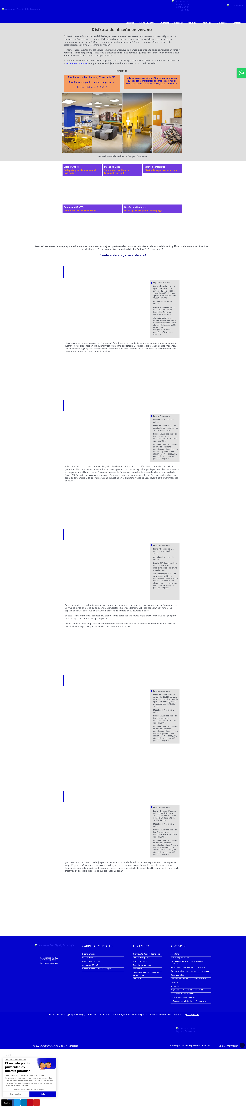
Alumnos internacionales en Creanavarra (188, 978)
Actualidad (193, 22)
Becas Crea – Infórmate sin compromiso (188, 967)
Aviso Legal (175, 1045)
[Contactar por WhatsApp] (241, 73)
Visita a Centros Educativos (182, 993)
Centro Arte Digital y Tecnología (146, 954)
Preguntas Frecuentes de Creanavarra (187, 990)
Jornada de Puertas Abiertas (183, 997)
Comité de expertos (141, 957)
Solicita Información (228, 1045)
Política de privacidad (191, 1045)
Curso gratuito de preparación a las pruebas (190, 971)
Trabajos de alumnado (142, 965)
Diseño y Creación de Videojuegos (96, 969)
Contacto (236, 22)
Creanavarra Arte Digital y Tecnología (59, 1045)
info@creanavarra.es (49, 963)
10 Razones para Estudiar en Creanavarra (188, 1001)
